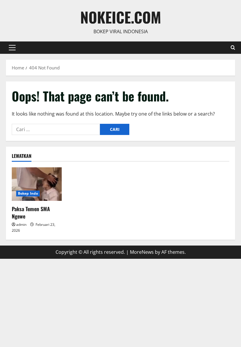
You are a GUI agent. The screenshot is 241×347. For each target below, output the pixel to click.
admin (21, 224)
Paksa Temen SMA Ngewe (31, 212)
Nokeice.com (120, 17)
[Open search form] (233, 47)
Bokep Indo (28, 193)
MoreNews (142, 252)
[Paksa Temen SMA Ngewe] (37, 184)
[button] (12, 47)
